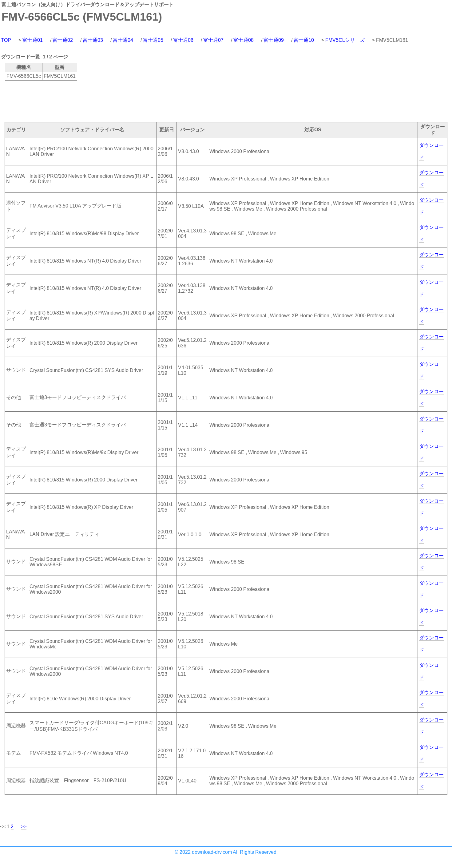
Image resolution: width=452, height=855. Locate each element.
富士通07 (213, 40)
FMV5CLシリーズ (345, 40)
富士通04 (123, 40)
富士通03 (93, 40)
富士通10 (304, 40)
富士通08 (243, 40)
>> (23, 826)
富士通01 (32, 40)
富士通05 (153, 40)
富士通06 (183, 40)
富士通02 (63, 40)
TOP (6, 40)
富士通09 (274, 40)
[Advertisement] (112, 101)
